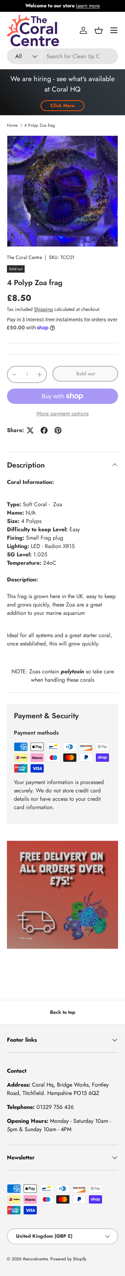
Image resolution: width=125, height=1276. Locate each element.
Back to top (62, 1012)
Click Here (62, 105)
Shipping (43, 309)
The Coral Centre (24, 257)
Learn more (88, 5)
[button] (98, 30)
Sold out (85, 373)
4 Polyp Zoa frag (39, 125)
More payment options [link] (62, 413)
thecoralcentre (35, 1259)
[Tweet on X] (30, 430)
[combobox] (62, 56)
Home (12, 125)
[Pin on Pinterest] (58, 430)
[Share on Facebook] (44, 430)
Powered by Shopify (68, 1259)
